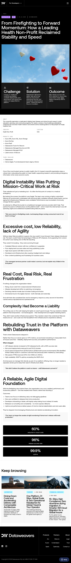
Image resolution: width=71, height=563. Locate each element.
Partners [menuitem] (56, 535)
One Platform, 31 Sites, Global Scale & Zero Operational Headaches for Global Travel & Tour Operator (35, 501)
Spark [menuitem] (47, 546)
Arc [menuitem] (48, 539)
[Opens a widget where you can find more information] (64, 559)
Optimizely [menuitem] (56, 546)
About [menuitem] (67, 535)
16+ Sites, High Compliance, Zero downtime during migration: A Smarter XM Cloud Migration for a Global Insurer (58, 506)
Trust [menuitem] (68, 543)
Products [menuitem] (46, 535)
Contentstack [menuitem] (55, 543)
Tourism (29, 492)
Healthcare (6, 17)
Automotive (8, 492)
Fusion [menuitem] (47, 543)
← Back (3, 14)
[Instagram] (6, 546)
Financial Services (56, 492)
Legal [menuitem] (68, 539)
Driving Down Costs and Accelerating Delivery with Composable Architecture (10, 501)
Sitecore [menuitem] (56, 539)
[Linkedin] (2, 546)
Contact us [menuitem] (66, 546)
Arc (14, 17)
